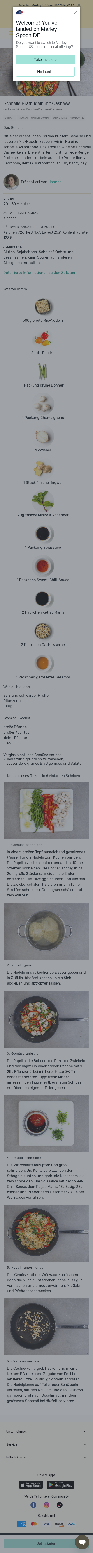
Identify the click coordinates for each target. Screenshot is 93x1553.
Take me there (45, 59)
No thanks (45, 72)
